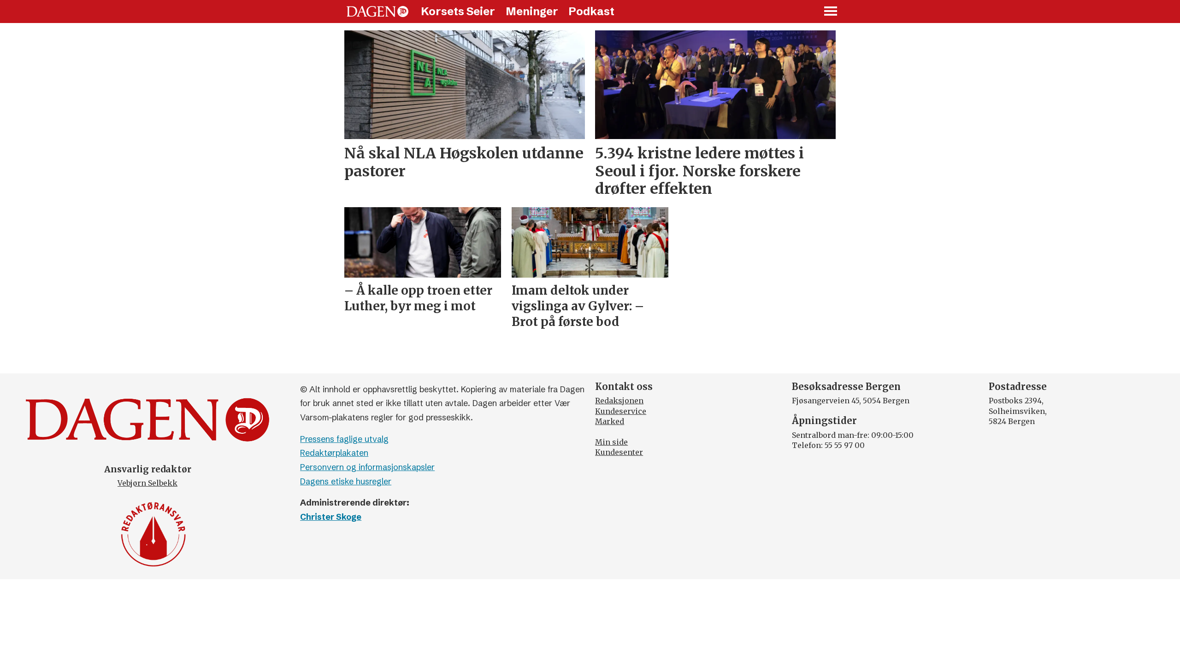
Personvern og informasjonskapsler (367, 467)
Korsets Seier (458, 11)
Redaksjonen (619, 400)
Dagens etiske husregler (345, 481)
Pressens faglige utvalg (344, 439)
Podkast (591, 11)
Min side (611, 442)
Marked (609, 421)
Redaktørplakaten (334, 453)
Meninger (532, 11)
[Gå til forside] (377, 11)
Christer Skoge (330, 517)
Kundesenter (619, 452)
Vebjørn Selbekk (147, 483)
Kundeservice (620, 411)
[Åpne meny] (831, 12)
